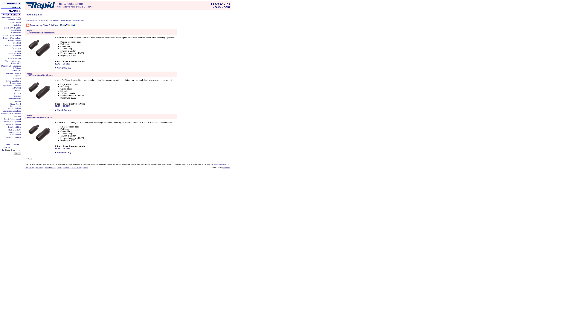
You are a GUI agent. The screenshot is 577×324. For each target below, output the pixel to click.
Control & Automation (12, 35)
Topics (59, 167)
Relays (18, 91)
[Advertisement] (218, 58)
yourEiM (85, 167)
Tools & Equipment (13, 124)
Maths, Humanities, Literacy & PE (13, 62)
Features (66, 167)
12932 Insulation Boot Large (40, 75)
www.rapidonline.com (221, 164)
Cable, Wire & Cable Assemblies (12, 29)
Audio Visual (15, 22)
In (3, 150)
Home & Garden (14, 58)
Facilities (17, 51)
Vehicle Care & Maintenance (15, 134)
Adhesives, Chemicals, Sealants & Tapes (11, 19)
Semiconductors (14, 99)
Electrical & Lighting (13, 46)
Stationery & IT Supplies (11, 114)
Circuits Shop (76, 167)
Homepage (39, 167)
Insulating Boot (78, 20)
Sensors (17, 101)
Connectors (16, 33)
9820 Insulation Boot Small (39, 117)
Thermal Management (12, 122)
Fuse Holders (66, 20)
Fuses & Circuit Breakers (14, 55)
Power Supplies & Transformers (13, 82)
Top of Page (29, 167)
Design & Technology (12, 38)
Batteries (17, 25)
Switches (17, 116)
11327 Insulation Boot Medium (41, 33)
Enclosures (16, 48)
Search (52, 167)
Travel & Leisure (14, 130)
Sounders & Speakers (12, 111)
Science (17, 96)
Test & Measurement (12, 119)
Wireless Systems (13, 137)
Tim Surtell (226, 167)
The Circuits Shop (32, 20)
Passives (17, 78)
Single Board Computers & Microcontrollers (14, 106)
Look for (6, 147)
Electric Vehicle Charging (14, 42)
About (47, 167)
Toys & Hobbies (14, 127)
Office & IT (16, 71)
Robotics (17, 93)
